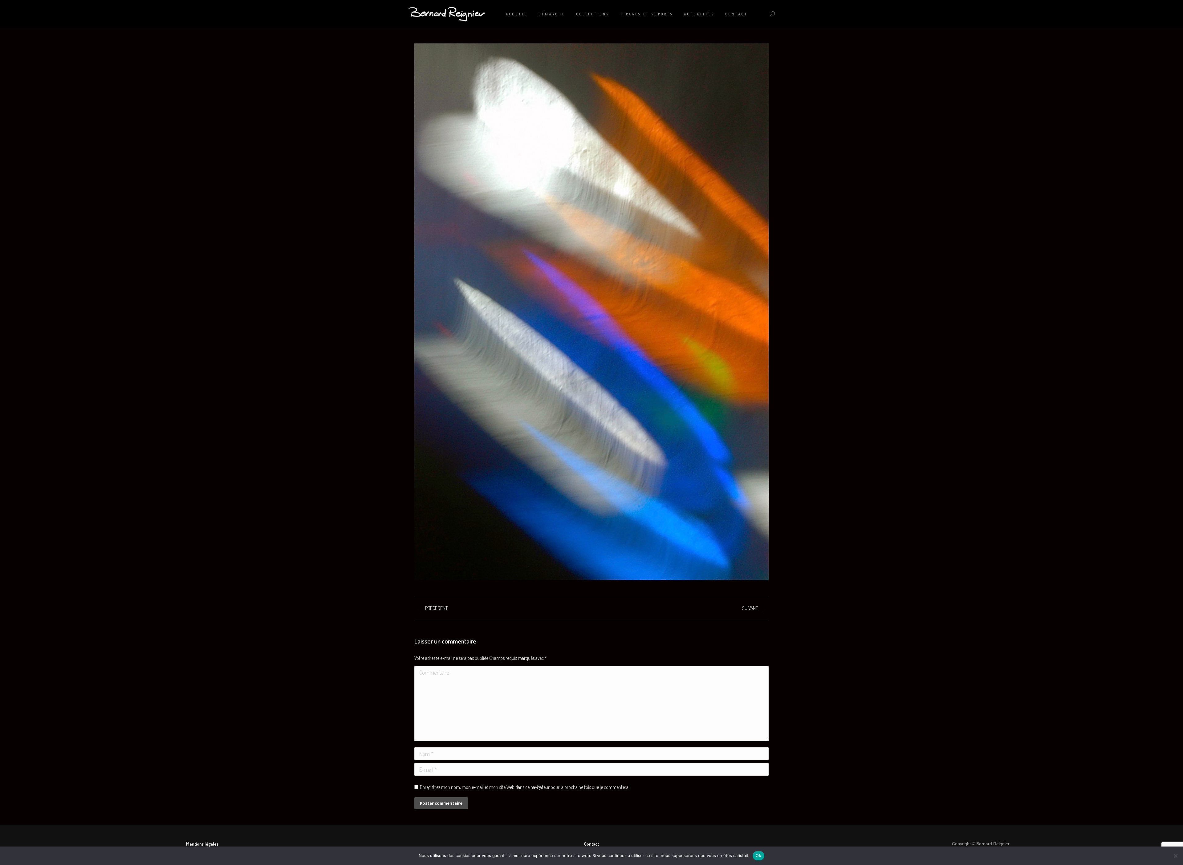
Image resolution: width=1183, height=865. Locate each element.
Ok (758, 855)
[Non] (1175, 856)
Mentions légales (202, 844)
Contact (591, 844)
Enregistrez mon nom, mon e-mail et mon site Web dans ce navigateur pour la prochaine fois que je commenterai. (525, 787)
